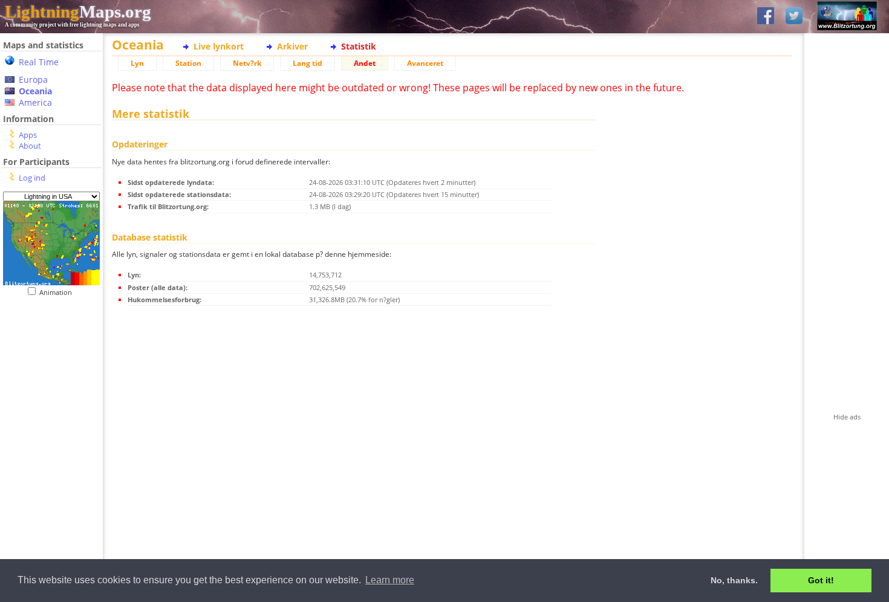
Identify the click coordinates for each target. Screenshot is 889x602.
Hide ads (847, 416)
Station (188, 63)
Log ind (32, 177)
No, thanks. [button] (734, 580)
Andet (365, 63)
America (35, 102)
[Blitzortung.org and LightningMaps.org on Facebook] (765, 16)
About (30, 145)
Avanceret (425, 63)
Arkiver (292, 46)
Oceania (35, 91)
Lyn (137, 63)
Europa (33, 79)
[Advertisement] (47, 371)
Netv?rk (247, 63)
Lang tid (307, 63)
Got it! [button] (821, 580)
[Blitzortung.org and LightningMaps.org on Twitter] (794, 16)
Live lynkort (219, 46)
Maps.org (78, 11)
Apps (28, 134)
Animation (58, 292)
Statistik (358, 46)
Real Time (39, 62)
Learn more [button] (389, 580)
